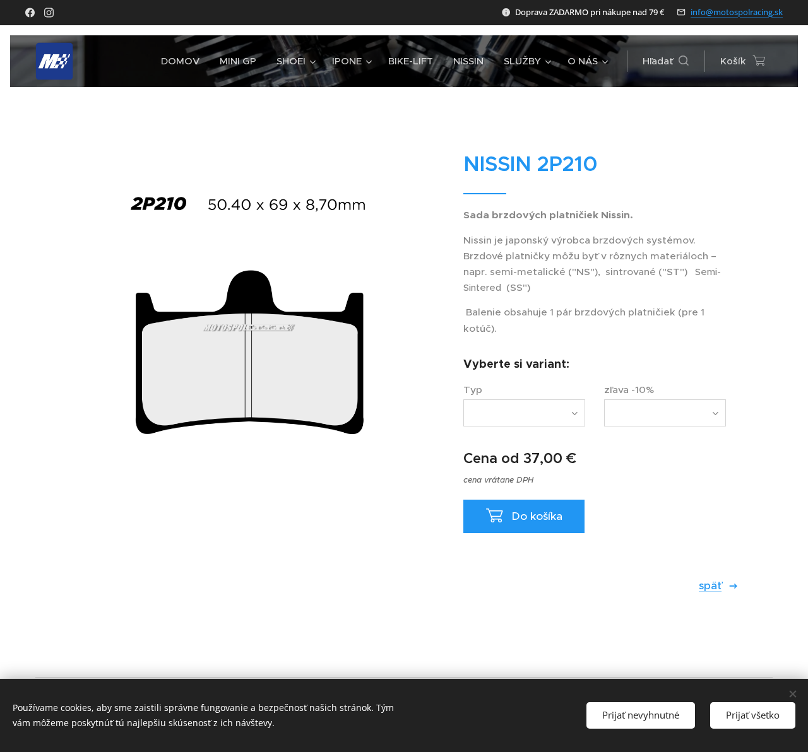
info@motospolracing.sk (737, 12)
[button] (665, 61)
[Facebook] (30, 12)
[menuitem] (184, 61)
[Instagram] (49, 12)
